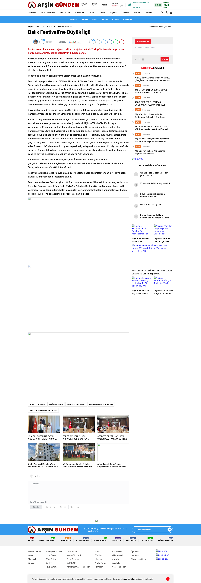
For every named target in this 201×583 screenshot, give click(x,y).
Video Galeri (117, 555)
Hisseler (105, 19)
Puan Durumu (100, 539)
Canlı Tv (49, 563)
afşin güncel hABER (37, 404)
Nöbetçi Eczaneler (54, 551)
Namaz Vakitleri (47, 539)
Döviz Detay (51, 559)
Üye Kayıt (135, 555)
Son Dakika (65, 12)
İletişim (148, 12)
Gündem (32, 12)
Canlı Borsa (73, 19)
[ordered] (61, 507)
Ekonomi (79, 12)
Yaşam (126, 12)
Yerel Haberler (48, 12)
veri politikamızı (131, 579)
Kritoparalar (127, 19)
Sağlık (102, 12)
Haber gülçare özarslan (76, 404)
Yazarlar (116, 559)
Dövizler (85, 19)
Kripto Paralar (165, 539)
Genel (91, 12)
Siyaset (113, 12)
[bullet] (65, 507)
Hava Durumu (82, 539)
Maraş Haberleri (119, 566)
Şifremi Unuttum (138, 559)
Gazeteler (66, 539)
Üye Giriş (135, 551)
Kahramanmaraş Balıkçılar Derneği (43, 410)
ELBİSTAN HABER (56, 404)
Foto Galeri (117, 551)
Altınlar (95, 19)
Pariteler (115, 19)
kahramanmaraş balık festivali (101, 404)
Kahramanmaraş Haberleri (78, 566)
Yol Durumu (147, 539)
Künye (137, 12)
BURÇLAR (71, 563)
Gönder (36, 507)
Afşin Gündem (33, 27)
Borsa (31, 539)
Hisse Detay (51, 555)
